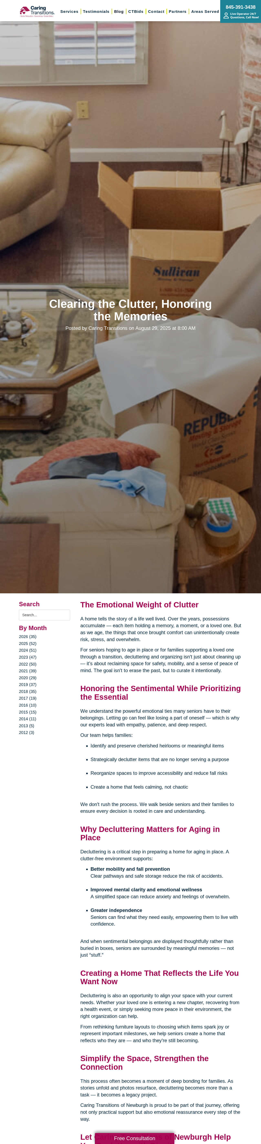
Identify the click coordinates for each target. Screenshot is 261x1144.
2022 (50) (27, 664)
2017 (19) (27, 698)
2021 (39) (27, 671)
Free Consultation (134, 1138)
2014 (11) (27, 719)
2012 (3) (26, 732)
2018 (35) (27, 691)
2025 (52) (27, 643)
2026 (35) (27, 636)
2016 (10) (27, 705)
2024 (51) (27, 650)
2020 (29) (27, 678)
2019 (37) (27, 684)
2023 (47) (27, 657)
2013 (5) (26, 726)
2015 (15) (27, 712)
